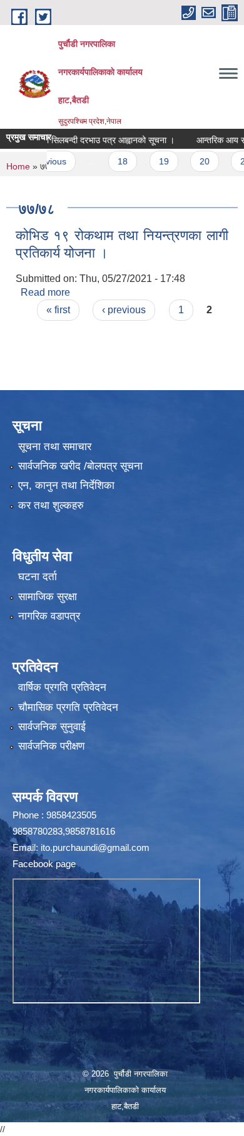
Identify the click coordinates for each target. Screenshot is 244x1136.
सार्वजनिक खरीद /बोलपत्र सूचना (80, 466)
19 (153, 161)
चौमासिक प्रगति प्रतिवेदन (68, 707)
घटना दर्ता (37, 577)
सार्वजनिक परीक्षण (51, 746)
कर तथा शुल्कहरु (51, 505)
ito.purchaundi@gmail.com (95, 847)
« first (58, 309)
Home (18, 166)
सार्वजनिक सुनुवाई (52, 727)
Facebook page (44, 863)
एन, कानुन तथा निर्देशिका (66, 485)
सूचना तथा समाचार (54, 447)
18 (111, 161)
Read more (45, 292)
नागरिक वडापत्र (49, 616)
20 (193, 161)
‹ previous (124, 309)
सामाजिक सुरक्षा (47, 597)
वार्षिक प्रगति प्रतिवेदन (62, 687)
